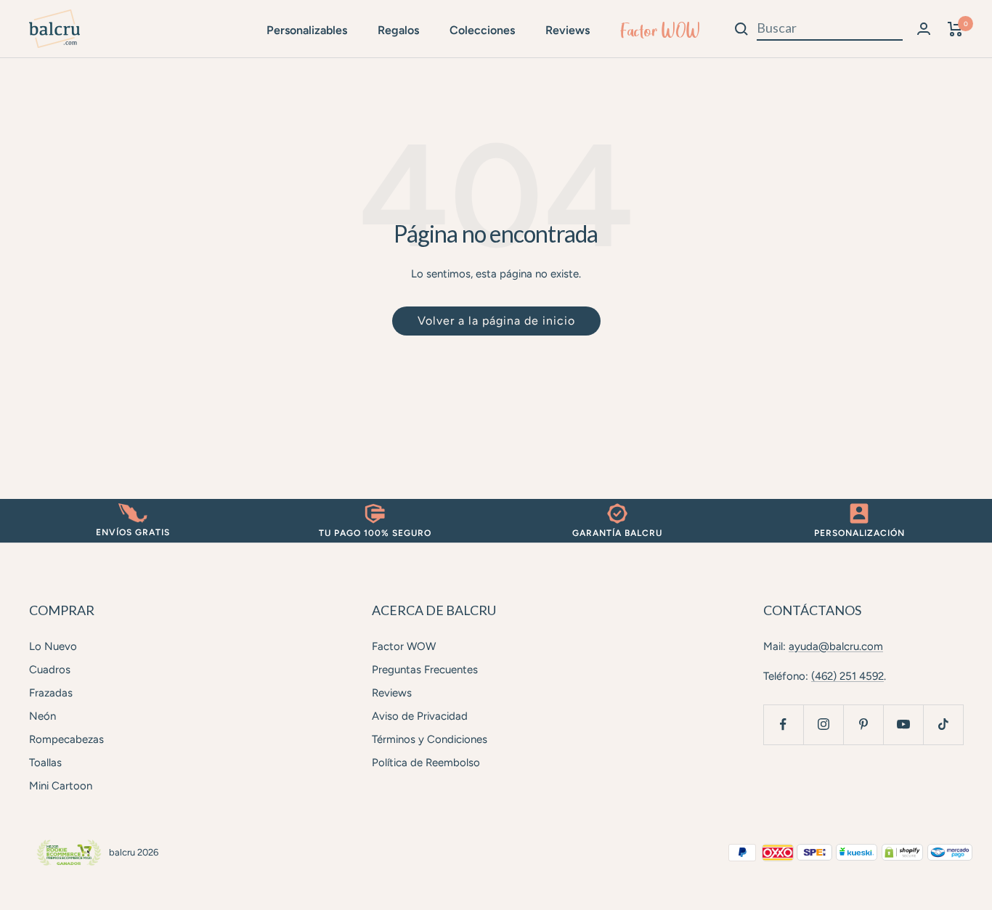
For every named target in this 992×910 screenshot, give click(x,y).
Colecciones (482, 30)
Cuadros (49, 669)
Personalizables (307, 30)
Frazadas (51, 692)
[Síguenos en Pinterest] (863, 724)
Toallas (45, 762)
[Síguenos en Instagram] (823, 724)
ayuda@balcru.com (836, 646)
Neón (42, 716)
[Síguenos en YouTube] (903, 724)
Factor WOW (660, 30)
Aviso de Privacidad (420, 716)
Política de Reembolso (426, 762)
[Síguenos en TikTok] (943, 724)
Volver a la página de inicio (496, 321)
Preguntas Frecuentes (425, 669)
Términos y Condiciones (429, 739)
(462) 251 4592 (847, 676)
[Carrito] (955, 29)
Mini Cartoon (60, 785)
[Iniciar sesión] (923, 29)
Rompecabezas (66, 739)
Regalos (398, 30)
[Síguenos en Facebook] (783, 724)
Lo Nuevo (53, 646)
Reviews (567, 30)
